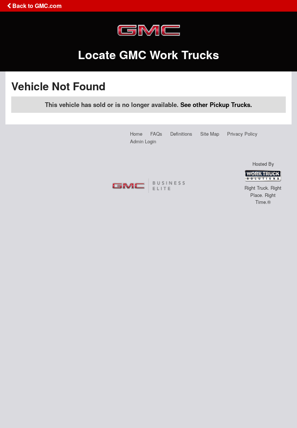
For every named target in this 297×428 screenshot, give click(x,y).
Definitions (181, 133)
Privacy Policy (242, 133)
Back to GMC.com (36, 5)
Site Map (209, 133)
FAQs (156, 133)
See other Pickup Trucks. (216, 104)
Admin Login (143, 141)
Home (136, 133)
